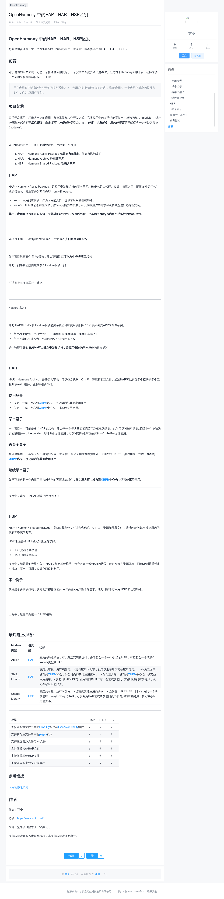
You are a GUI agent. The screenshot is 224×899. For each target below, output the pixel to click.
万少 (191, 33)
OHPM (43, 403)
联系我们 (152, 891)
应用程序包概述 (18, 787)
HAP (31, 660)
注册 (97, 874)
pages (43, 734)
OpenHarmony (18, 5)
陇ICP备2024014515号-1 (131, 891)
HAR (31, 677)
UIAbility (44, 727)
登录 (67, 874)
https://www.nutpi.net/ (30, 818)
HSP (31, 696)
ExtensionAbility (68, 727)
